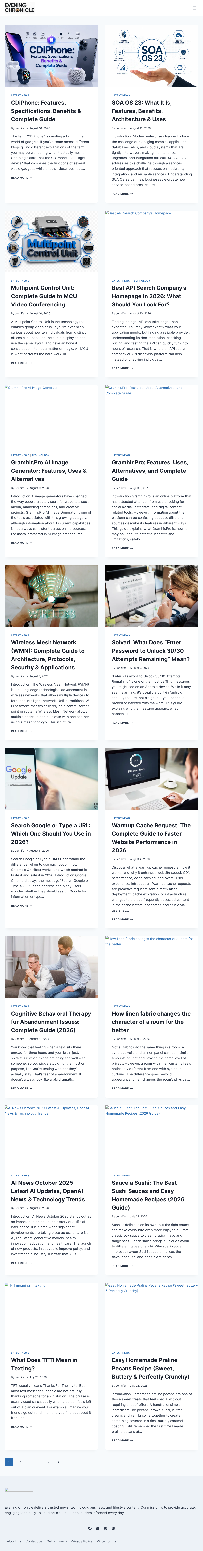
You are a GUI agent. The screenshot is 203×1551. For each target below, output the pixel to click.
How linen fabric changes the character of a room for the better (151, 1022)
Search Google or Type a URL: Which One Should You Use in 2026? (51, 833)
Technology (141, 280)
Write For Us (106, 1541)
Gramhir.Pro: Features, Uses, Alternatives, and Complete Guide (150, 470)
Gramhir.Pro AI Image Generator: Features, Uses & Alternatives (49, 470)
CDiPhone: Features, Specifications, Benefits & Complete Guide (46, 111)
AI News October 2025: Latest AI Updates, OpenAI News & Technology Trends (48, 1191)
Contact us (34, 1541)
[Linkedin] (113, 1528)
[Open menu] (194, 8)
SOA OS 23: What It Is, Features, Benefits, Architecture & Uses (142, 111)
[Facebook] (89, 1528)
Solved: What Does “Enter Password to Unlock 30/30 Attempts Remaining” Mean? (151, 650)
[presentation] (51, 56)
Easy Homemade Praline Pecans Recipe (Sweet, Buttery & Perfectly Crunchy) (151, 1368)
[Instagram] (105, 1528)
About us (14, 1541)
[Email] (97, 1528)
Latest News (20, 95)
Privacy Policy (82, 1541)
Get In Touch (57, 1541)
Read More (21, 177)
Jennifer (20, 128)
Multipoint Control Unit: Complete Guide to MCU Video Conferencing (44, 296)
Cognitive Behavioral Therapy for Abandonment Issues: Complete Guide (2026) (51, 1022)
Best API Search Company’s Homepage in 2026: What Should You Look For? (149, 296)
